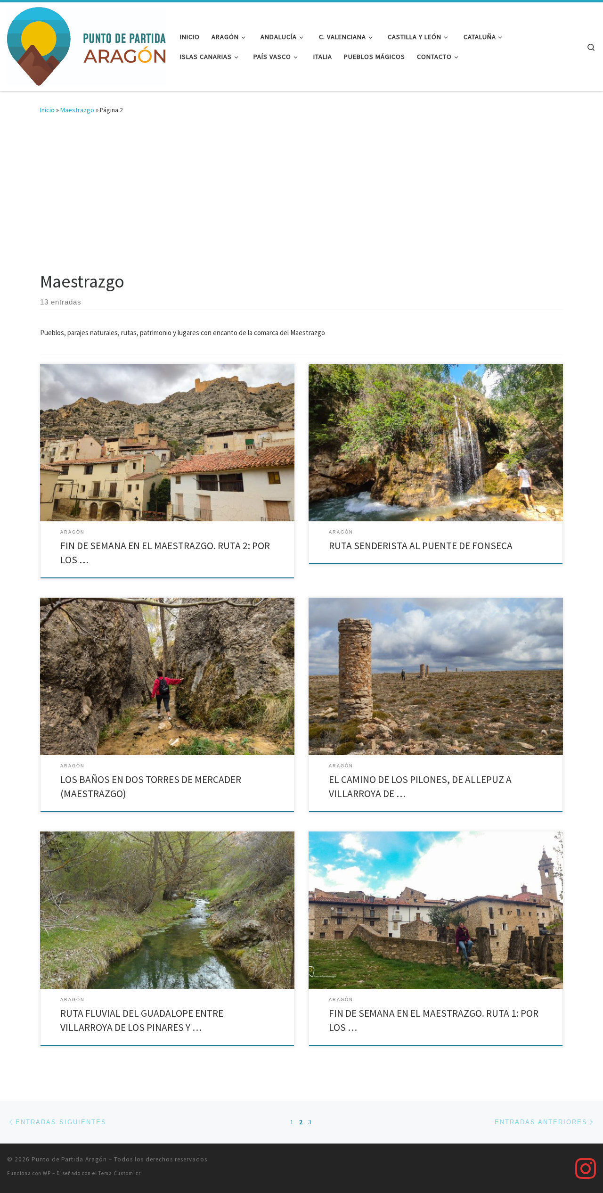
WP (47, 1173)
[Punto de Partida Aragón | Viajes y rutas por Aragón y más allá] (86, 45)
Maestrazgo (77, 110)
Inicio (47, 110)
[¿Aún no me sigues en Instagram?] (585, 1168)
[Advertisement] (301, 200)
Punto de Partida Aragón (69, 1159)
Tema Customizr (119, 1173)
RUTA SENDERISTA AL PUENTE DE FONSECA (421, 545)
